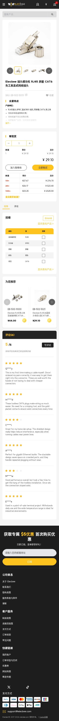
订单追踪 (6, 634)
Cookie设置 (43, 717)
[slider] (14, 363)
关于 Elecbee (8, 581)
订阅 (29, 561)
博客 (4, 603)
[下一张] (49, 71)
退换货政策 (7, 623)
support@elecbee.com (19, 711)
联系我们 (6, 586)
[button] (37, 4)
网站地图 (6, 671)
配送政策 (6, 618)
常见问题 (6, 640)
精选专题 (6, 676)
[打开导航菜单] (3, 4)
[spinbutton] (19, 143)
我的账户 (6, 654)
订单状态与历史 (9, 660)
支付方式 (6, 629)
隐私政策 (6, 592)
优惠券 (5, 665)
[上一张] (10, 71)
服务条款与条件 (9, 598)
